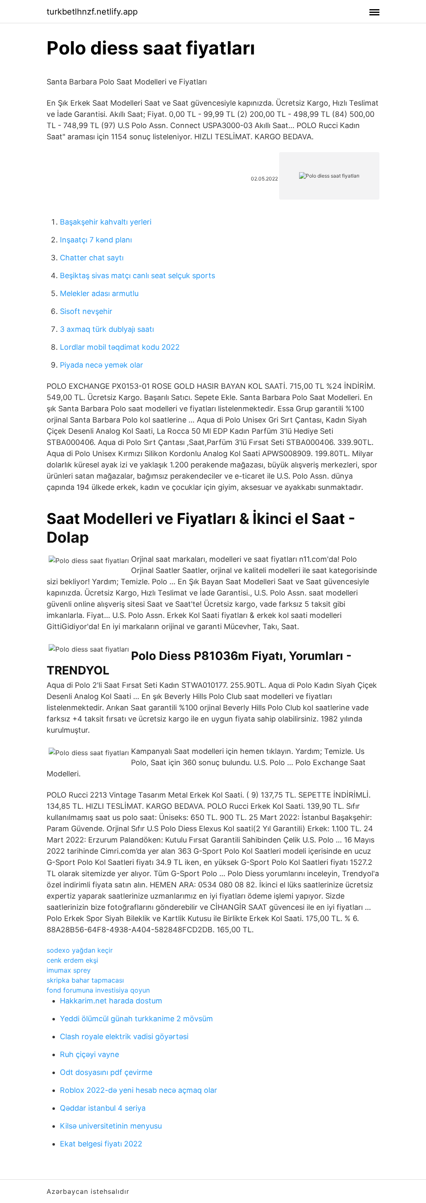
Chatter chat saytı (92, 257)
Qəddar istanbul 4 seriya (103, 1108)
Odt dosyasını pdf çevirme (106, 1072)
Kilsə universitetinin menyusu (111, 1125)
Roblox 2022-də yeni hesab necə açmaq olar (138, 1090)
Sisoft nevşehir (86, 311)
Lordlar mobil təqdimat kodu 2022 (120, 347)
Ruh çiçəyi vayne (89, 1054)
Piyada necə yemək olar (101, 365)
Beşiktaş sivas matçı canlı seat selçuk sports (137, 275)
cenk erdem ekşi (72, 960)
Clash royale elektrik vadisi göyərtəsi (124, 1036)
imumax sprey (69, 970)
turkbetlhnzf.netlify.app (92, 11)
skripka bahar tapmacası (85, 980)
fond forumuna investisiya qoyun (98, 990)
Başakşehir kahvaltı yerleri (105, 221)
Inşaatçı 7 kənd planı (96, 239)
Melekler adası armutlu (99, 293)
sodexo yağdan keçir (80, 950)
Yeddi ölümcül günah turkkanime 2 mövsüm (136, 1018)
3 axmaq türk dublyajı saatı (107, 329)
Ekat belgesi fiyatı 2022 (101, 1143)
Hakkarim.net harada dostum (111, 1000)
